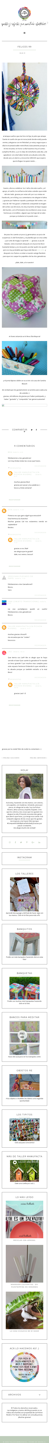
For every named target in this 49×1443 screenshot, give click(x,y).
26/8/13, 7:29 (18, 510)
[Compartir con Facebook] (36, 430)
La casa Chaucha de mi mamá (24, 1331)
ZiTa (10, 510)
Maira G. (42, 1442)
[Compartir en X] (32, 430)
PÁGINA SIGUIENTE (11, 758)
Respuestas (15, 468)
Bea (10, 452)
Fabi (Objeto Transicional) (23, 601)
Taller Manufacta (18, 1442)
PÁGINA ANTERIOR (38, 758)
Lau (10, 652)
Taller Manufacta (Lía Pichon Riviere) (26, 473)
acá (30, 241)
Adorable (40, 250)
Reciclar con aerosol (24, 1240)
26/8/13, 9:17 (25, 628)
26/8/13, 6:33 (18, 452)
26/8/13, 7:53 (20, 578)
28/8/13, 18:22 (19, 652)
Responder (40, 466)
